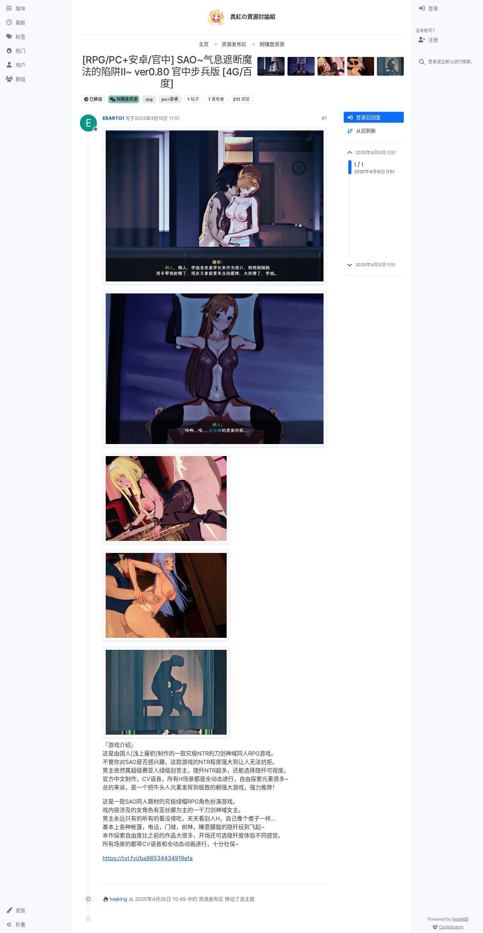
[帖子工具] (320, 876)
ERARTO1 (113, 118)
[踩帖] (306, 876)
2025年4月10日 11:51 (157, 118)
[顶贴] (281, 876)
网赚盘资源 (126, 99)
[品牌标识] (216, 16)
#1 (324, 118)
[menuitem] (447, 8)
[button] (35, 910)
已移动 (95, 99)
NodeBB (460, 919)
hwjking (118, 899)
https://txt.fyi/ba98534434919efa (148, 858)
